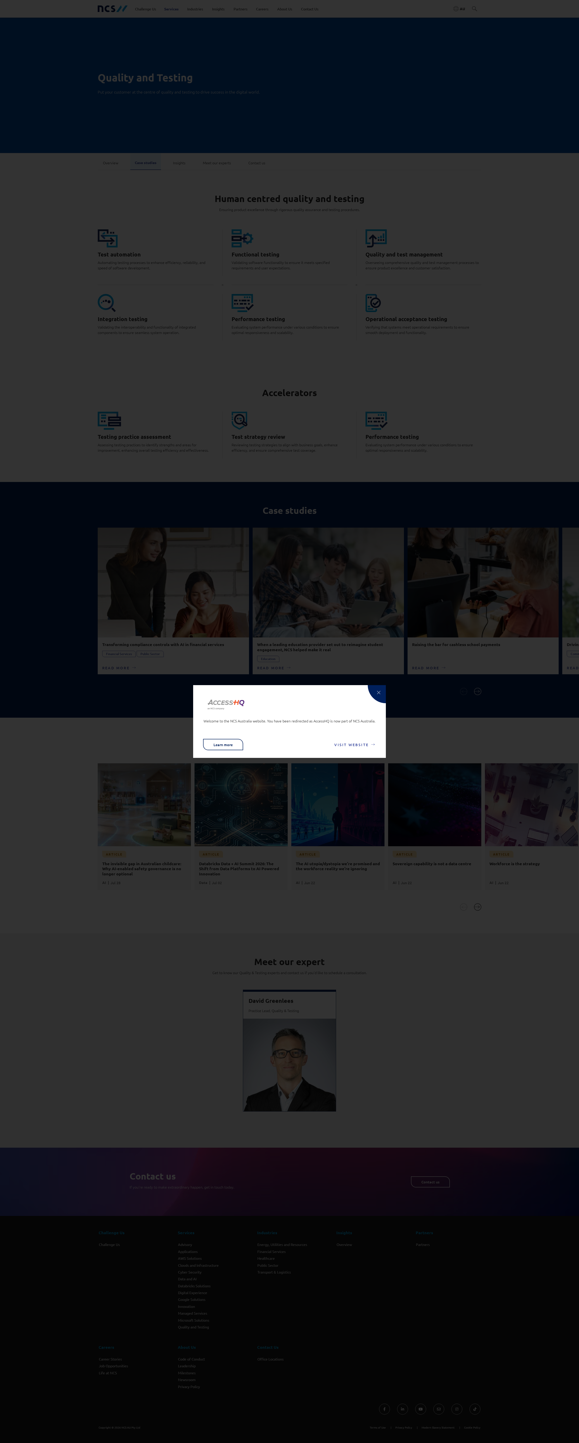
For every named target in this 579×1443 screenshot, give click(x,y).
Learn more (223, 744)
